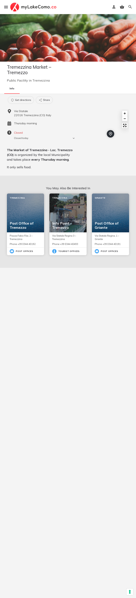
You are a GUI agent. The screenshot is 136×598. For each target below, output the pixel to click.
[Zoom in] (124, 113)
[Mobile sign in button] (114, 7)
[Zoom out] (124, 118)
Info (12, 88)
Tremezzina (41, 80)
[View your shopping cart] (122, 7)
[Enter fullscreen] (124, 125)
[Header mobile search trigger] (130, 7)
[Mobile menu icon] (6, 7)
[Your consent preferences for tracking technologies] (129, 591)
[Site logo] (33, 7)
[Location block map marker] (110, 134)
